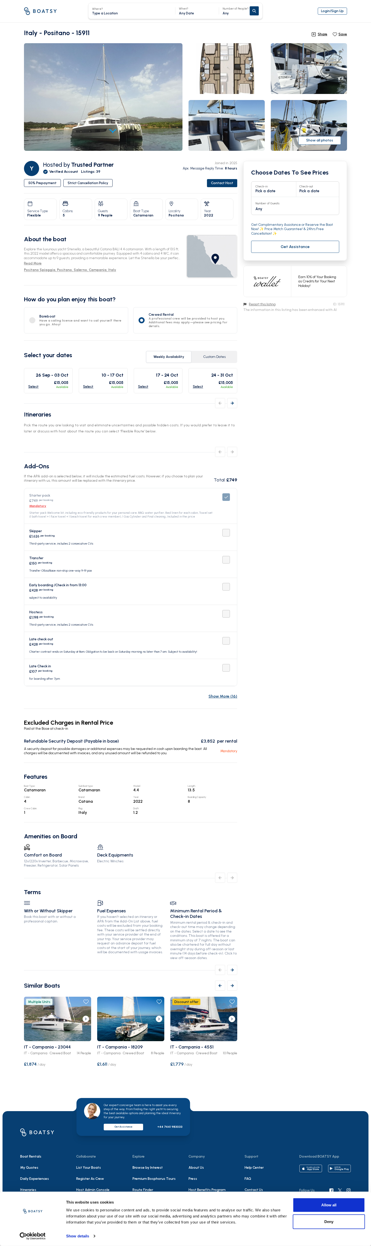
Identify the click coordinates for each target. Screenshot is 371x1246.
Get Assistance (123, 1126)
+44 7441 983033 (169, 1127)
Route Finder (142, 1190)
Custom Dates (214, 357)
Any (236, 11)
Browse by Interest (147, 1167)
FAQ (248, 1179)
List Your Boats (88, 1167)
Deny (328, 1221)
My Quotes (29, 1167)
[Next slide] (86, 1019)
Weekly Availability (168, 357)
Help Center (254, 1167)
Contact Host (222, 183)
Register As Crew (90, 1179)
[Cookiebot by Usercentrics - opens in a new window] (33, 1236)
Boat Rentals (30, 1156)
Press (193, 1179)
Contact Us (254, 1190)
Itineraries (28, 1190)
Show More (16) (222, 696)
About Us (196, 1167)
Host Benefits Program (207, 1190)
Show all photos (319, 140)
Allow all (328, 1205)
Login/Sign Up (332, 11)
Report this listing (262, 304)
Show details (77, 1236)
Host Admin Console (93, 1190)
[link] (211, 256)
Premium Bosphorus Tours (154, 1179)
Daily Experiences (34, 1179)
